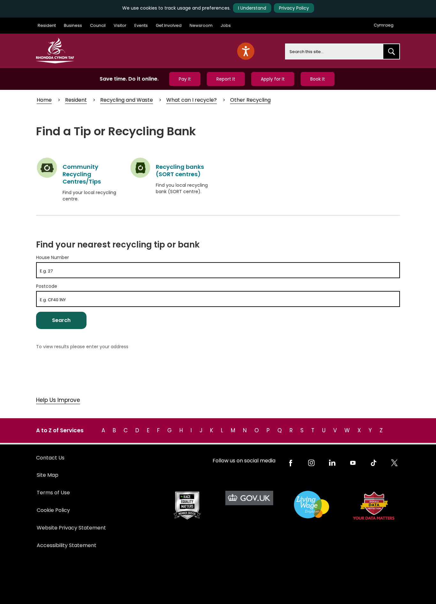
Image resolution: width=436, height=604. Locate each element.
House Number (52, 257)
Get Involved (169, 25)
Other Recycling (250, 100)
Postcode (46, 286)
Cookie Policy (53, 510)
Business (73, 25)
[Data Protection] (373, 506)
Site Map (47, 475)
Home (44, 100)
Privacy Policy (294, 8)
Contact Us (50, 457)
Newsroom (201, 25)
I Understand (252, 8)
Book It (317, 79)
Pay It (185, 79)
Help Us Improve (58, 400)
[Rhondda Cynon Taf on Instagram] (311, 462)
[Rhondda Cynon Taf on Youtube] (352, 462)
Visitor (120, 25)
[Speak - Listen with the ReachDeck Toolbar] (245, 51)
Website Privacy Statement (71, 527)
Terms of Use (53, 492)
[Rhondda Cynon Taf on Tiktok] (373, 462)
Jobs (226, 25)
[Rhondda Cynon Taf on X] (394, 462)
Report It (225, 79)
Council (98, 25)
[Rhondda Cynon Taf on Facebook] (290, 462)
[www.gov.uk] (187, 506)
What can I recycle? (191, 100)
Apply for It (273, 79)
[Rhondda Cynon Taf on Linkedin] (332, 462)
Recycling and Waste (126, 100)
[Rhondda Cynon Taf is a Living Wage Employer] (311, 505)
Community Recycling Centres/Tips (82, 174)
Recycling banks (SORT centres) (180, 170)
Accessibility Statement (66, 545)
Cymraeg (384, 25)
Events (141, 25)
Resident (47, 25)
